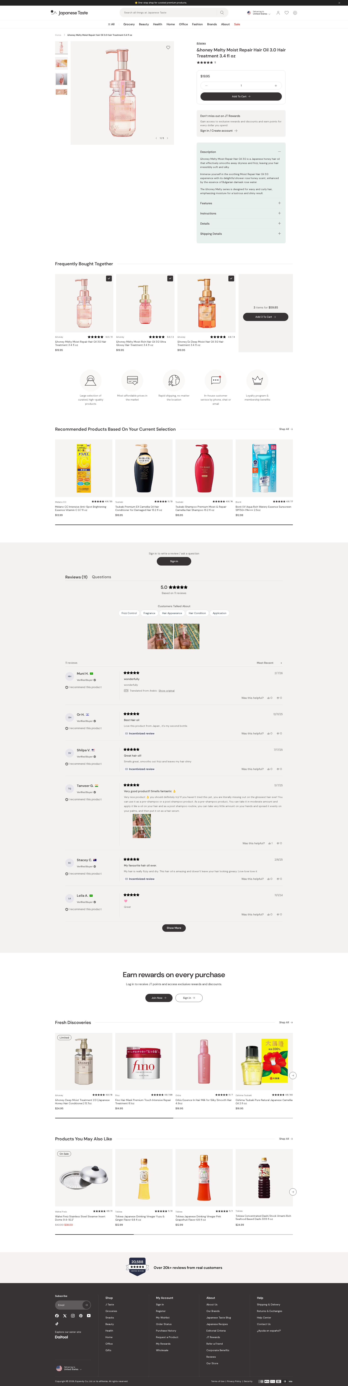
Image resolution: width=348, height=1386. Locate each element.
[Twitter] (65, 1316)
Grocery (129, 24)
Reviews (211, 1356)
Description (208, 152)
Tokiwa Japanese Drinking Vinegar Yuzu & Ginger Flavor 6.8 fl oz (140, 1218)
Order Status (164, 1324)
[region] (174, 636)
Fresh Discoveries (73, 1022)
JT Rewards (213, 1337)
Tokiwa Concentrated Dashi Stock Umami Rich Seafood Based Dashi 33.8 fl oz (263, 1217)
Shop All (284, 429)
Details (205, 223)
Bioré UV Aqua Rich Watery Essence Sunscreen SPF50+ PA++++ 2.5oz (263, 508)
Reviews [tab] (76, 577)
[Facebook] (57, 1316)
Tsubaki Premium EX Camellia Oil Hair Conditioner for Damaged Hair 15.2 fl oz (138, 508)
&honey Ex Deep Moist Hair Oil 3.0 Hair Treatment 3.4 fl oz (200, 343)
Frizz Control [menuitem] (129, 613)
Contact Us (264, 1324)
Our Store (212, 1363)
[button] (206, 62)
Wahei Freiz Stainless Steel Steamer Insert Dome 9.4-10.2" (80, 1218)
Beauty (144, 24)
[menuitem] (111, 24)
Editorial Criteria (216, 1330)
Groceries (111, 1311)
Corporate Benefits (217, 1350)
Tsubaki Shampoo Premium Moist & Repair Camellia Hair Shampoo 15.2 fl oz (200, 508)
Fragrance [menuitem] (149, 613)
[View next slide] (167, 138)
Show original (167, 690)
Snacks (109, 1317)
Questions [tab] (101, 577)
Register (161, 1311)
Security (248, 1381)
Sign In (160, 1304)
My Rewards (163, 1343)
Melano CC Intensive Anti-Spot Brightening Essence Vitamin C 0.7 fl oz (80, 508)
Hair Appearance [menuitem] (172, 613)
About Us (212, 1304)
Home (171, 24)
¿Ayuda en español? (269, 1330)
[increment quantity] (276, 85)
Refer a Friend (214, 1343)
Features (206, 203)
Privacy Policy (234, 1381)
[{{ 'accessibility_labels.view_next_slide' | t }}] (293, 1075)
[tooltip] (140, 733)
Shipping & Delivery (268, 1304)
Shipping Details (211, 234)
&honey (201, 43)
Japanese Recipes (217, 1324)
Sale (237, 24)
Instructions (208, 213)
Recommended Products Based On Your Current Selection (115, 429)
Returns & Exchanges (269, 1311)
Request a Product (167, 1337)
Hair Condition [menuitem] (197, 613)
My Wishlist (163, 1317)
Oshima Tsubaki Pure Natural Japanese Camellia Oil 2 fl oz (264, 1102)
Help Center (264, 1317)
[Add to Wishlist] (168, 47)
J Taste (109, 1304)
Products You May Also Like (83, 1139)
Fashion (197, 24)
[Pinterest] (81, 1316)
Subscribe (86, 1305)
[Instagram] (73, 1316)
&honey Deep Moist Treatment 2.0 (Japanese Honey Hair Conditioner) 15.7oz (82, 1102)
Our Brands (213, 1311)
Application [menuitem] (219, 613)
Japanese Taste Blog (218, 1317)
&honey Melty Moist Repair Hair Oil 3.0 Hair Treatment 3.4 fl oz (80, 343)
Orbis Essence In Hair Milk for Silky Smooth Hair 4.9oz (203, 1102)
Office (183, 24)
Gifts (108, 1350)
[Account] (278, 13)
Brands (212, 24)
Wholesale (162, 1350)
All (113, 24)
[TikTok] (57, 1324)
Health (157, 24)
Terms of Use (217, 1381)
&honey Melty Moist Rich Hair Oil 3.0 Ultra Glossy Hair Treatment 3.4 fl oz (141, 343)
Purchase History (166, 1330)
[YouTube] (89, 1315)
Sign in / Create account (216, 131)
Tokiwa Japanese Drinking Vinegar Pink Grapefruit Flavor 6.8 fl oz (198, 1218)
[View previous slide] (156, 138)
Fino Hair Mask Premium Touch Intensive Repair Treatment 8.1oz (143, 1102)
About (225, 24)
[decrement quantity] (206, 85)
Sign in (174, 561)
